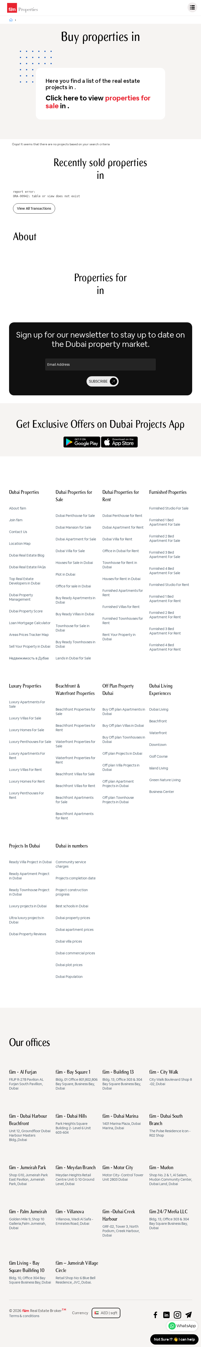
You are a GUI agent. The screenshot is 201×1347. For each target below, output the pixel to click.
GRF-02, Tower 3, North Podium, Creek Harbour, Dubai (120, 1224)
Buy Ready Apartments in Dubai (75, 600)
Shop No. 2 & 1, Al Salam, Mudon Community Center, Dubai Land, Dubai (170, 1175)
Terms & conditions (24, 1316)
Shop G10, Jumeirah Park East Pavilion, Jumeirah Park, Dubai (28, 1175)
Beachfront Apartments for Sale (74, 799)
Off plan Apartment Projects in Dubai (118, 783)
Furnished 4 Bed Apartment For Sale (164, 570)
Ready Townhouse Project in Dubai (29, 892)
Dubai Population (69, 976)
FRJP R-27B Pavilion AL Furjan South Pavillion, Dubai (26, 1080)
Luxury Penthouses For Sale (30, 742)
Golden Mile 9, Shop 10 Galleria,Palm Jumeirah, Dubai (28, 1220)
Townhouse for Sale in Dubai (72, 628)
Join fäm (16, 520)
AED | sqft (108, 1313)
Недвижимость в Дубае (29, 658)
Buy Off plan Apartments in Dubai (123, 711)
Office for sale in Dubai (73, 586)
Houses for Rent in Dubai (121, 579)
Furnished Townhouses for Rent (122, 620)
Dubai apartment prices (74, 929)
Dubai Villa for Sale (70, 551)
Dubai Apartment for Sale (76, 539)
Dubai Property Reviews (27, 934)
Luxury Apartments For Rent (27, 755)
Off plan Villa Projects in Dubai (120, 767)
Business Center (161, 791)
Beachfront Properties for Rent (75, 727)
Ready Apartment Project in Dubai (29, 876)
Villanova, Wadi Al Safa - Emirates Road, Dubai (74, 1218)
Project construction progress (72, 892)
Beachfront (158, 721)
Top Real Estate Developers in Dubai (24, 581)
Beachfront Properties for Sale (75, 711)
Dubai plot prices (69, 965)
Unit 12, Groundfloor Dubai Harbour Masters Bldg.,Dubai (29, 1128)
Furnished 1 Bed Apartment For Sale (164, 522)
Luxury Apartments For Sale (27, 704)
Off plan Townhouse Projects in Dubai (118, 799)
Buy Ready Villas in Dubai (75, 614)
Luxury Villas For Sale (25, 718)
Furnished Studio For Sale (168, 508)
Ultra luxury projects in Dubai (26, 920)
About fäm (17, 508)
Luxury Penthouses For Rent (26, 795)
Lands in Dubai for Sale (73, 658)
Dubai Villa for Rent (117, 539)
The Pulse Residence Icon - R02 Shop (169, 1126)
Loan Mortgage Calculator (29, 623)
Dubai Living (158, 709)
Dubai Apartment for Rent (123, 527)
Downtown (157, 744)
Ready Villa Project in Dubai (30, 862)
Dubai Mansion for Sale (73, 527)
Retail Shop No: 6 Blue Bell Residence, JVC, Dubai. (77, 1273)
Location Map (20, 543)
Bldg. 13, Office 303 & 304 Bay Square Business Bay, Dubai (122, 1080)
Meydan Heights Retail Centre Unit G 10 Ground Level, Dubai (76, 1175)
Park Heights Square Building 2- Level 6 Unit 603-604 (73, 1124)
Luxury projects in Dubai (28, 906)
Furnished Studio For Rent (169, 584)
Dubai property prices (73, 918)
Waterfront (158, 733)
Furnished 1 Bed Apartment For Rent (165, 598)
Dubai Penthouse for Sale (75, 515)
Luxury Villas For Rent (25, 769)
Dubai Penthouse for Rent (122, 515)
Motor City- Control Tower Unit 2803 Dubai (122, 1173)
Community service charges (71, 864)
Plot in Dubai (65, 574)
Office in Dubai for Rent (120, 551)
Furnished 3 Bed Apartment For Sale (164, 554)
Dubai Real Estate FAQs (27, 567)
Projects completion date (76, 878)
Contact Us (18, 532)
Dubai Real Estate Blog (26, 555)
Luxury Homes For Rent (27, 781)
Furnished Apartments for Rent (122, 592)
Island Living (158, 768)
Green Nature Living (165, 780)
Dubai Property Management (21, 597)
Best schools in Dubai (72, 906)
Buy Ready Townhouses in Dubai (75, 644)
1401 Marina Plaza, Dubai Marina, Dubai (121, 1122)
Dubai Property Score (26, 611)
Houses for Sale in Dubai (74, 562)
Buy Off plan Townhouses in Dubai (123, 739)
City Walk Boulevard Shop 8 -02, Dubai (170, 1078)
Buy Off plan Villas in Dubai (123, 725)
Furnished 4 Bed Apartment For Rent (165, 647)
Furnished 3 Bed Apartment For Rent (165, 631)
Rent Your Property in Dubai (119, 636)
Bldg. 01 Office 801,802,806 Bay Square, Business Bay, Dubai (77, 1080)
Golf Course (158, 756)
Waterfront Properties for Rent (75, 760)
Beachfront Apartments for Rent (74, 816)
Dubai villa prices (69, 941)
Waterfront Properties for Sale (75, 744)
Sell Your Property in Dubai (29, 646)
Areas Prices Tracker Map (29, 634)
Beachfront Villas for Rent (75, 786)
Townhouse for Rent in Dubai (119, 564)
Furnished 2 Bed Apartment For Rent (165, 614)
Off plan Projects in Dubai (122, 753)
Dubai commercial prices (75, 953)
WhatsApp (186, 1325)
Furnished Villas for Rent (121, 607)
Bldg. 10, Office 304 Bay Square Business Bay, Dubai (30, 1273)
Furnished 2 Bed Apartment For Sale (164, 538)
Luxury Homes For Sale (26, 730)
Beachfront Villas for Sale (75, 774)
